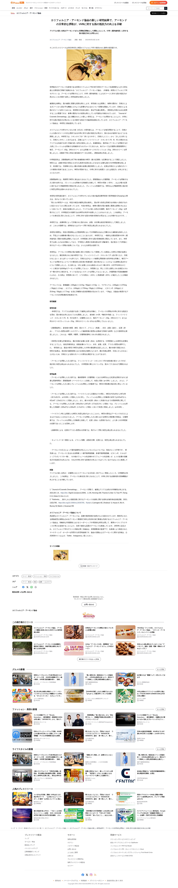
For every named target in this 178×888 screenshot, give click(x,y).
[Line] (31, 587)
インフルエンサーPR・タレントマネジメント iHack (127, 849)
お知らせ (70, 856)
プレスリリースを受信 (139, 3)
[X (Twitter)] (27, 587)
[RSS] (95, 875)
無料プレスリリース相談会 (76, 862)
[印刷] (36, 587)
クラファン (98, 8)
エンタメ (19, 8)
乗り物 (91, 8)
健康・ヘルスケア (45, 582)
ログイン (70, 842)
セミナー (70, 865)
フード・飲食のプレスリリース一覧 (29, 828)
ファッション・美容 (40, 8)
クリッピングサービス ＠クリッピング (122, 839)
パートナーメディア (31, 848)
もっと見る (160, 669)
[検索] (165, 8)
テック (78, 8)
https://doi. (64, 493)
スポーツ (64, 8)
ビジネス (71, 8)
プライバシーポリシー (97, 880)
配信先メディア (30, 845)
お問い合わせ (89, 604)
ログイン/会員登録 (160, 3)
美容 (35, 582)
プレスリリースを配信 (121, 3)
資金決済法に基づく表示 (115, 880)
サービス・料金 (30, 842)
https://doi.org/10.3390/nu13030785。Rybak (74, 503)
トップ (13, 828)
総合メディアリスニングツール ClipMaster (124, 842)
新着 (13, 8)
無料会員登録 (72, 839)
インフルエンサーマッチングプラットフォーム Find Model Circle (131, 852)
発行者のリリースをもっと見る (89, 659)
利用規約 (84, 880)
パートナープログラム (71, 880)
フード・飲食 (26, 576)
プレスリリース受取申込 (75, 859)
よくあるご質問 (73, 852)
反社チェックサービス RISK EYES (121, 856)
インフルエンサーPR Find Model (121, 846)
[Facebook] (23, 587)
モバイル (84, 8)
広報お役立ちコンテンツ (33, 855)
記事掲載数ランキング (32, 851)
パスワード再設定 (73, 846)
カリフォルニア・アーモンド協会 (60, 40)
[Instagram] (91, 875)
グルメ (26, 8)
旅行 (31, 8)
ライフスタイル (54, 8)
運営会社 (58, 880)
